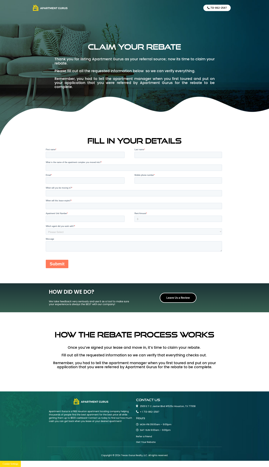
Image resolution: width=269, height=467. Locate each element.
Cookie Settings (10, 463)
